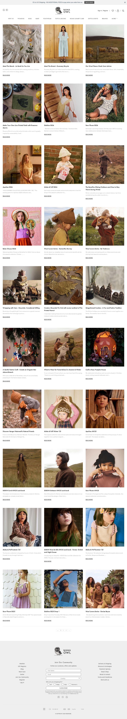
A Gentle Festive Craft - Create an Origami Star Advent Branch (19, 371)
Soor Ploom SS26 (92, 125)
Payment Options (104, 669)
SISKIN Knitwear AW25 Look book (56, 490)
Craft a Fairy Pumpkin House (96, 370)
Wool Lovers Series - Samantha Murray (58, 249)
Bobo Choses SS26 (9, 249)
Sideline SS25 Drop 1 (51, 611)
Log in (22, 682)
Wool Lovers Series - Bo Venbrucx (98, 249)
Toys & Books (60, 18)
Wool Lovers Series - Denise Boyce (98, 611)
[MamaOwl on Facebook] (7, 10)
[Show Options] (79, 678)
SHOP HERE (90, 2)
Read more (6, 75)
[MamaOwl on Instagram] (4, 10)
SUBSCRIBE (63, 688)
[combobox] (63, 678)
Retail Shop (105, 671)
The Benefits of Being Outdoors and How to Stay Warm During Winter (103, 188)
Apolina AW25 (91, 431)
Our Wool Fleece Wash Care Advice (99, 66)
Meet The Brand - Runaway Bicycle (56, 66)
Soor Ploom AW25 (92, 490)
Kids (30, 18)
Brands (105, 18)
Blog (22, 669)
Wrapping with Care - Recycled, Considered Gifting (21, 308)
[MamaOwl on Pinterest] (63, 697)
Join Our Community (22, 677)
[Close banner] (125, 2)
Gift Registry (22, 666)
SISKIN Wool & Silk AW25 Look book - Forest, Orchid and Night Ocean (63, 551)
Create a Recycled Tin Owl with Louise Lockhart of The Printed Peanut (63, 309)
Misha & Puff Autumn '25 (11, 550)
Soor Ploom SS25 (9, 611)
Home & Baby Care (77, 18)
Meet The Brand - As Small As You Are (16, 66)
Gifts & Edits (93, 18)
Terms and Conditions (105, 677)
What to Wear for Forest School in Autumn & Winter (62, 370)
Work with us (105, 680)
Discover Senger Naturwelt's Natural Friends (18, 431)
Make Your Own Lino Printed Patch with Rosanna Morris (20, 126)
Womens (21, 18)
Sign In (100, 10)
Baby (37, 18)
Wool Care (22, 671)
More (114, 18)
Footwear (47, 18)
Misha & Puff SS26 (50, 187)
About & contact (105, 674)
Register (105, 10)
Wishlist (22, 663)
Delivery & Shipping (104, 663)
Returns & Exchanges (105, 666)
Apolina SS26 (8, 187)
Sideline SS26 (49, 125)
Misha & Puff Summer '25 (94, 550)
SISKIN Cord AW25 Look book (14, 490)
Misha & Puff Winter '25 (52, 431)
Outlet (22, 674)
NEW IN (11, 18)
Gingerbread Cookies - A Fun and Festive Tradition (104, 308)
